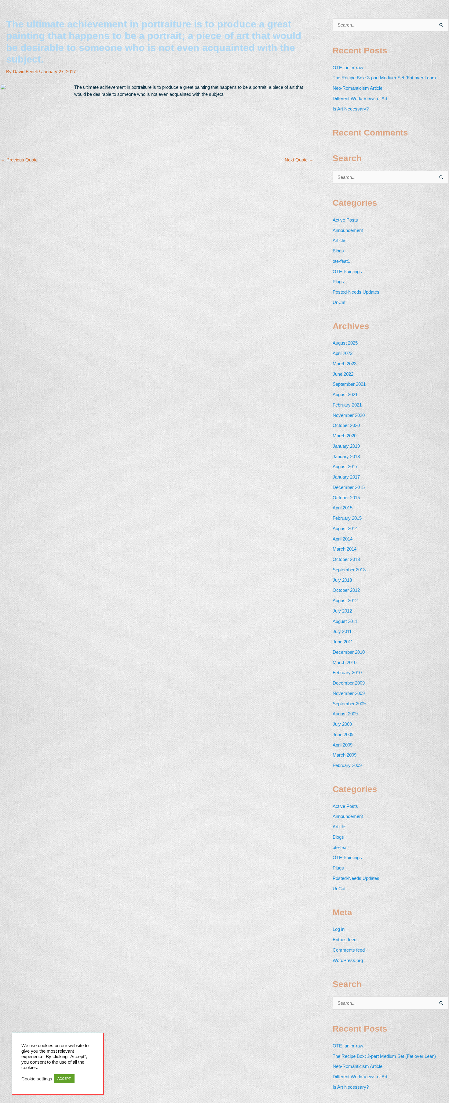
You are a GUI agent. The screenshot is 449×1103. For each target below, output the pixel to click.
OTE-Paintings (347, 271)
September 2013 (349, 569)
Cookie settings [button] (36, 1078)
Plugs (338, 281)
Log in (339, 929)
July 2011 (342, 631)
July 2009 (342, 724)
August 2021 (345, 394)
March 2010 (344, 662)
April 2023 (342, 353)
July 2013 (342, 580)
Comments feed (349, 950)
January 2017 (346, 476)
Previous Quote (19, 159)
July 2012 (342, 610)
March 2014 (344, 549)
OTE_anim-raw (348, 67)
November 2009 (349, 693)
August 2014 (345, 528)
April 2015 (342, 507)
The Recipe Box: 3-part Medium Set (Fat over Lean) (384, 77)
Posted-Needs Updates (356, 292)
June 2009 (343, 734)
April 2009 (342, 744)
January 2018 (346, 456)
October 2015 (346, 497)
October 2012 (346, 590)
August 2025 (345, 342)
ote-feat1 (341, 261)
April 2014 (342, 538)
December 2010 (349, 652)
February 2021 (347, 404)
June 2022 (343, 374)
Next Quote (299, 159)
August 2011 (345, 621)
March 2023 (344, 363)
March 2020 (344, 435)
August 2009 (345, 713)
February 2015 (347, 518)
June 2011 (343, 641)
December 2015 (349, 487)
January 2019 (346, 446)
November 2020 (349, 415)
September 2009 (349, 703)
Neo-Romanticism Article (357, 88)
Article (339, 240)
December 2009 (349, 682)
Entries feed (344, 939)
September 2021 (349, 384)
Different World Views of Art (360, 98)
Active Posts (345, 219)
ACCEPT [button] (64, 1078)
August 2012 (345, 600)
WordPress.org (348, 960)
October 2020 (346, 425)
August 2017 (345, 466)
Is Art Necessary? (351, 108)
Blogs (338, 250)
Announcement (348, 230)
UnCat (339, 302)
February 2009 (347, 765)
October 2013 (346, 559)
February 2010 (347, 672)
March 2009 (344, 755)
